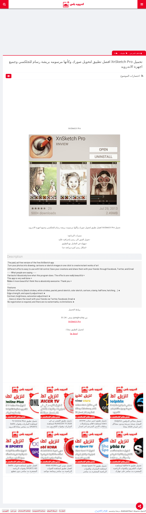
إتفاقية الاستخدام (24, 511)
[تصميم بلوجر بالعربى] (101, 511)
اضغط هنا (74, 333)
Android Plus (73, 4)
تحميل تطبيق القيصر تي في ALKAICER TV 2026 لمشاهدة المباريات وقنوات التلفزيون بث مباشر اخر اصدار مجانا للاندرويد (59, 423)
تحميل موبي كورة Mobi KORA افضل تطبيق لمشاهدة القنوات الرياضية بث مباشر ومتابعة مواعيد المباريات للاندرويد (58, 468)
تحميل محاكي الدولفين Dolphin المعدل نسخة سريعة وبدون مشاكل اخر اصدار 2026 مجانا (126, 424)
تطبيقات (122, 53)
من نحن (13, 511)
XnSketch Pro (74, 321)
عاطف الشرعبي (135, 53)
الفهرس (5, 511)
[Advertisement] (74, 31)
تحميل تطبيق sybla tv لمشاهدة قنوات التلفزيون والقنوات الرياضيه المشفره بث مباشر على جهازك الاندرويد (127, 468)
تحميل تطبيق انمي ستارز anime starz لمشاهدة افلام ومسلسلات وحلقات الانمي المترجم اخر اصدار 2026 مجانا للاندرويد (92, 423)
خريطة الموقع (52, 511)
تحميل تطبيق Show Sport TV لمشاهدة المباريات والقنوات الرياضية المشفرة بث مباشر (94, 468)
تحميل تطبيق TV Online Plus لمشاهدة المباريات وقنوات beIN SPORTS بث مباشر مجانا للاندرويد (23, 424)
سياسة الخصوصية (39, 511)
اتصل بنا (62, 511)
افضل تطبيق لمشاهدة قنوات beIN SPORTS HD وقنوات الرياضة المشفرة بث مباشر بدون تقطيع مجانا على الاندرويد (22, 468)
